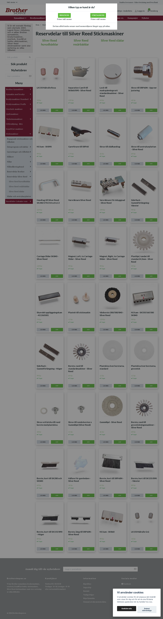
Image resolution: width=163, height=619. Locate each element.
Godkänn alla (126, 609)
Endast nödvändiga (147, 609)
